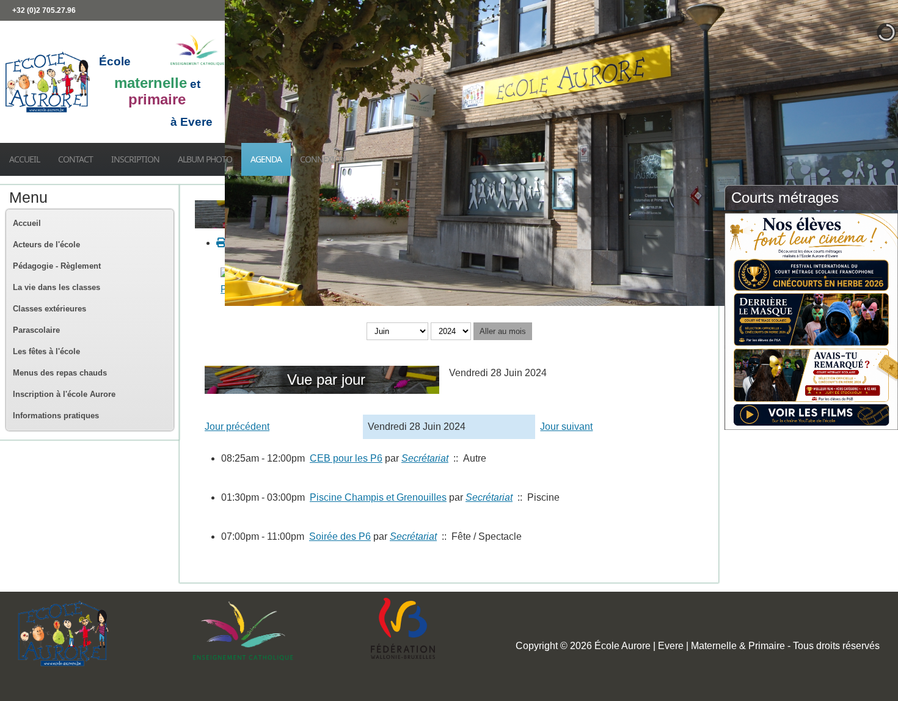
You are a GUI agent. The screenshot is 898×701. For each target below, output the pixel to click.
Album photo (205, 159)
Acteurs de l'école (46, 244)
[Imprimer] (221, 243)
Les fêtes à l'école (46, 351)
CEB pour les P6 (346, 458)
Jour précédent (237, 426)
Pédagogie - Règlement (57, 266)
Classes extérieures (49, 308)
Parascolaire (36, 330)
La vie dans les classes (56, 287)
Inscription (135, 159)
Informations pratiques (56, 415)
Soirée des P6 (340, 536)
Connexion (323, 159)
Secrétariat (424, 458)
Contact (75, 159)
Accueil (24, 159)
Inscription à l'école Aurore (64, 394)
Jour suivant (566, 426)
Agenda (266, 159)
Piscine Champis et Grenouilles (378, 497)
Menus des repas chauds (60, 372)
